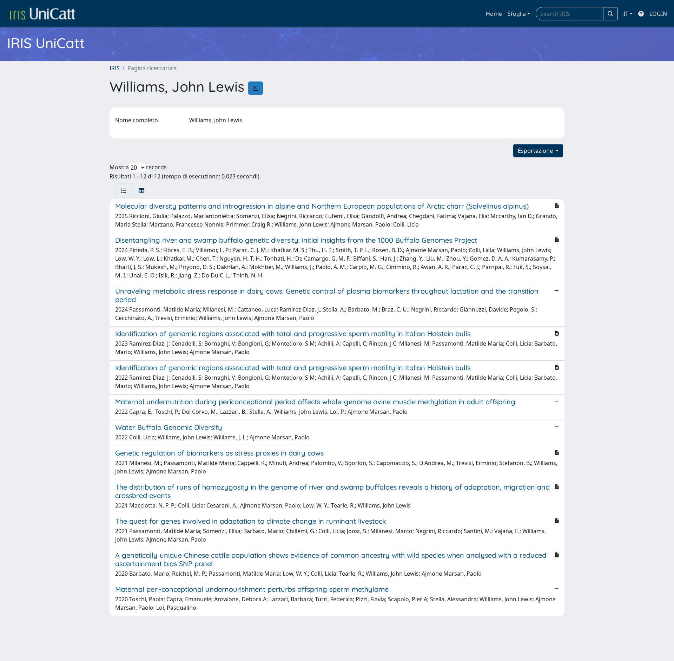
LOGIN (658, 14)
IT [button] (625, 14)
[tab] (124, 190)
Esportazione (536, 151)
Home (494, 14)
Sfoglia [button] (517, 14)
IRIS (115, 68)
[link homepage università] (42, 13)
